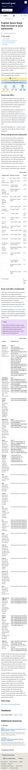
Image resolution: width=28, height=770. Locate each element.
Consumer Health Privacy (7, 766)
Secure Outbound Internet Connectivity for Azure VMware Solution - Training (13, 730)
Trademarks (4, 768)
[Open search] (21, 15)
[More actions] (25, 19)
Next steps (4, 44)
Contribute (3, 764)
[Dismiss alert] (26, 2)
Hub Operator (8, 18)
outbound (6, 118)
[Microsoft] (14, 16)
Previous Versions (13, 761)
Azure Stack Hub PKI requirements (10, 704)
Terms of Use (19, 766)
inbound (24, 116)
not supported (19, 127)
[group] (14, 230)
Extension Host (18, 166)
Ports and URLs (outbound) (8, 42)
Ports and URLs (6, 39)
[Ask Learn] (23, 19)
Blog (20, 761)
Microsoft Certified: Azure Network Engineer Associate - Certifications (12, 740)
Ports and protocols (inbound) (9, 40)
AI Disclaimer (4, 761)
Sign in (25, 15)
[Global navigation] (1, 15)
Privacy (9, 764)
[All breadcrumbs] (2, 19)
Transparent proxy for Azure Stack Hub (11, 306)
